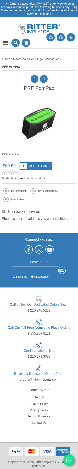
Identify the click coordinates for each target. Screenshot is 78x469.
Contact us (39, 422)
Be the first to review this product (23, 178)
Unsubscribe (41, 276)
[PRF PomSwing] (44, 79)
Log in (61, 37)
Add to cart (39, 166)
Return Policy (39, 403)
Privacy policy (39, 410)
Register (50, 37)
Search (39, 397)
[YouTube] (49, 249)
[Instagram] (39, 249)
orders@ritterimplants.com (39, 379)
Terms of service (39, 416)
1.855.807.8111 (39, 333)
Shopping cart (26, 43)
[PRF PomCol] (34, 79)
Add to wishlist (18, 190)
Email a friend (17, 199)
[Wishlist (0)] (71, 37)
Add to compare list (47, 190)
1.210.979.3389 (39, 356)
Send (62, 270)
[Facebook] (29, 249)
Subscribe (21, 276)
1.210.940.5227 (39, 310)
